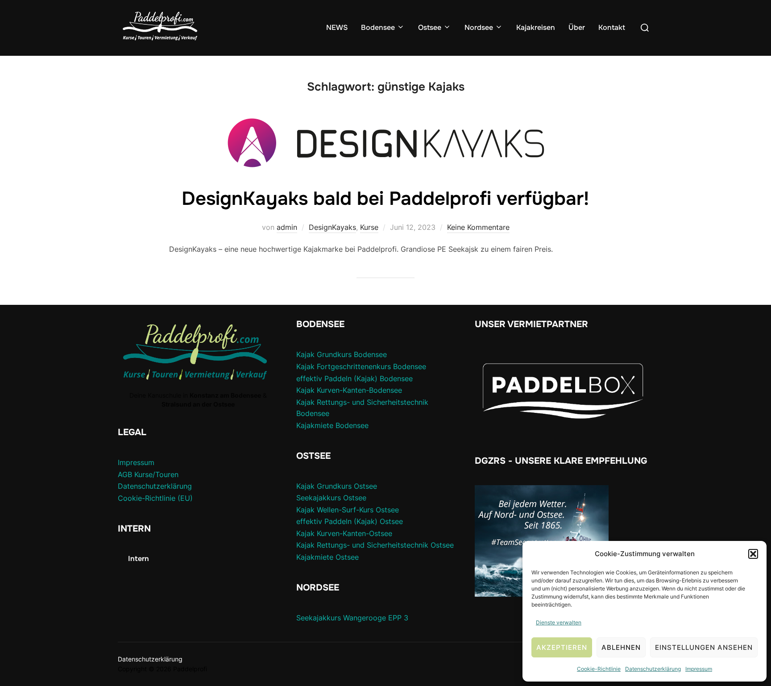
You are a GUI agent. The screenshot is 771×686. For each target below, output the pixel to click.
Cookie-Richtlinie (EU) (155, 498)
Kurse (369, 227)
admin (287, 227)
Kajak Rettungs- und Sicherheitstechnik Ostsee (375, 544)
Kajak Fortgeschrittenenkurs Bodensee (361, 366)
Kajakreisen (535, 27)
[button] (753, 553)
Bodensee (378, 27)
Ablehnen (621, 647)
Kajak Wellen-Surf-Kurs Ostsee (347, 509)
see (371, 486)
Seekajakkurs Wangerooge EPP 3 (352, 617)
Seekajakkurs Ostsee (331, 497)
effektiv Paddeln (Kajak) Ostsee (349, 521)
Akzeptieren (561, 647)
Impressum (698, 668)
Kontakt (611, 27)
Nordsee (478, 27)
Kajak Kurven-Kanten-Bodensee (349, 390)
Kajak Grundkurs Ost (330, 486)
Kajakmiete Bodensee (332, 425)
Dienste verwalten (558, 622)
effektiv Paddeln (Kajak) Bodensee (354, 378)
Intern (138, 558)
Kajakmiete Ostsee (327, 557)
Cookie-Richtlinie (599, 668)
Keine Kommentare (478, 227)
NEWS (337, 27)
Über (576, 27)
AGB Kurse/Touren (148, 474)
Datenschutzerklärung (653, 668)
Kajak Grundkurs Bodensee (341, 354)
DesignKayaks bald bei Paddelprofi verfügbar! (385, 199)
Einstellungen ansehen (704, 647)
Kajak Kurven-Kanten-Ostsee (344, 533)
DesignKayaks (332, 227)
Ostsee (429, 27)
